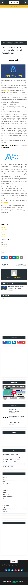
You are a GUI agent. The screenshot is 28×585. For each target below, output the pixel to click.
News (10, 464)
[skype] (12, 570)
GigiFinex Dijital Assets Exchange (16, 416)
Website (3, 227)
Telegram (3, 231)
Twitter (3, 234)
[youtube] (23, 342)
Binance (12, 454)
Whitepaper (4, 229)
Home (4, 42)
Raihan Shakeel (6, 56)
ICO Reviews (18, 251)
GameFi (11, 459)
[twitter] (14, 6)
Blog (2, 232)
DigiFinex (20, 457)
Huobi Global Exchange (14, 422)
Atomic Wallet (8, 42)
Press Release (16, 464)
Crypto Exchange (6, 457)
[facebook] (11, 6)
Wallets (3, 252)
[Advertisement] (14, 24)
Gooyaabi (14, 582)
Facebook (3, 236)
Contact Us (19, 579)
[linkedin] (14, 342)
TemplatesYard (15, 581)
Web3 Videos (10, 466)
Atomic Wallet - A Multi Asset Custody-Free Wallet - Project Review (17, 287)
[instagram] (16, 6)
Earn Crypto (5, 459)
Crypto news (12, 251)
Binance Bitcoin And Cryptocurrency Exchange (15, 410)
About (13, 579)
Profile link (4, 246)
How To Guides (17, 459)
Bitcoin (17, 454)
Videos (22, 464)
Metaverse (5, 464)
